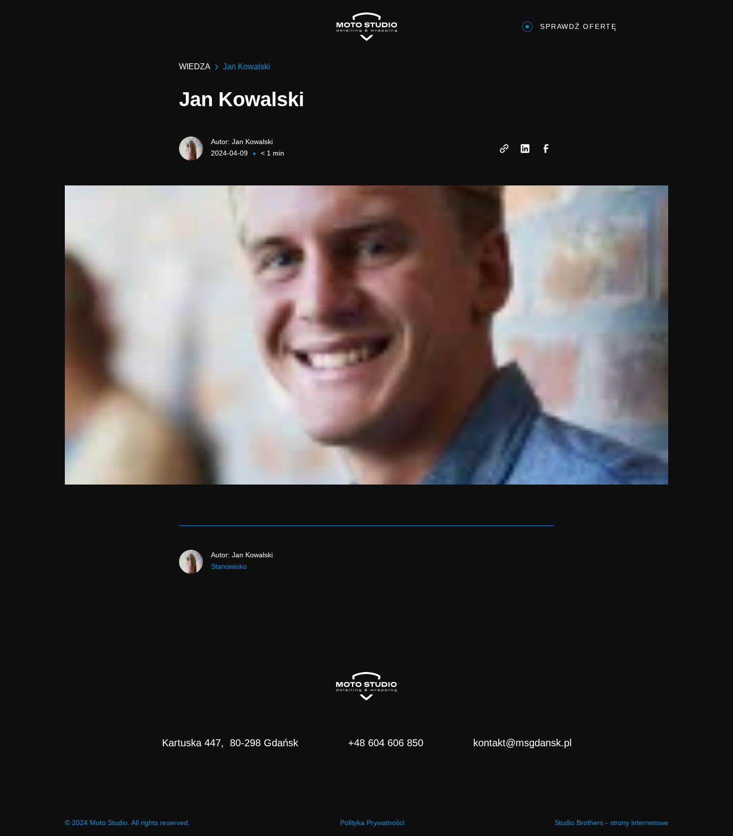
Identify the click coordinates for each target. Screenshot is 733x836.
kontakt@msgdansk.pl (522, 742)
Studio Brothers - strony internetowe (611, 823)
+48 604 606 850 (385, 742)
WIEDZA (194, 66)
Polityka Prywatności (372, 823)
